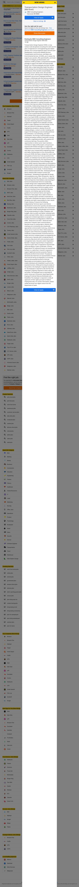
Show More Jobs (39, 33)
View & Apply (38, 18)
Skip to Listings (38, 21)
